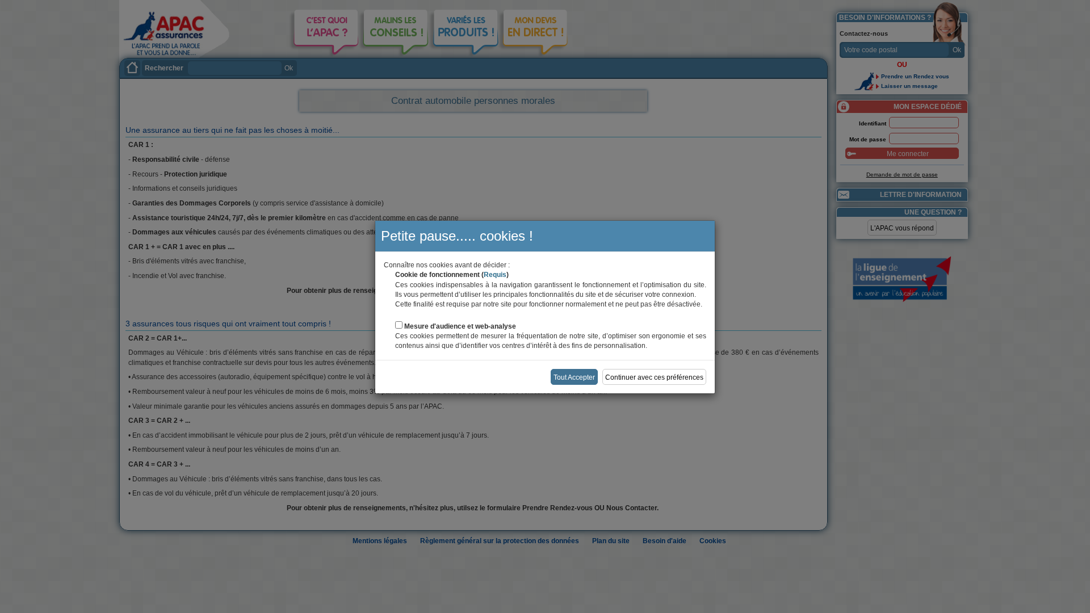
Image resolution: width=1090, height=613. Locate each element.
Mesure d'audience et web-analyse (460, 326)
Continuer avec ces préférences (654, 377)
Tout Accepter (574, 377)
